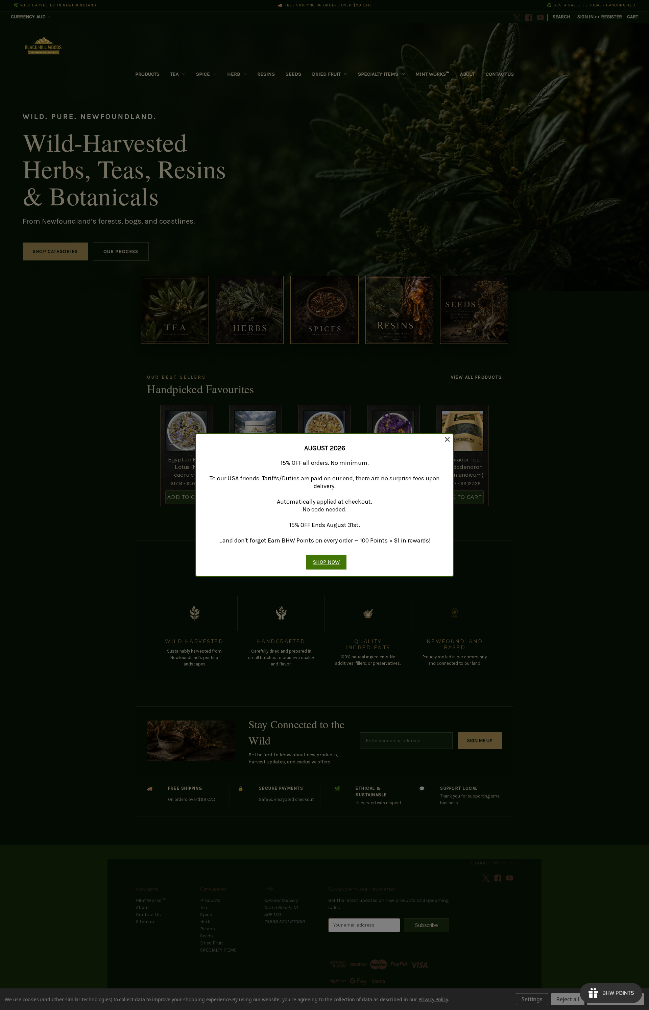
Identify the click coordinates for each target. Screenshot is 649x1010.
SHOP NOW (326, 562)
